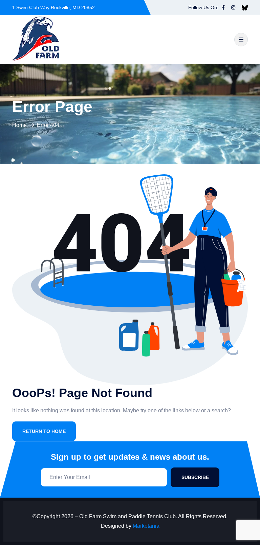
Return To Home (44, 431)
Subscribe (195, 477)
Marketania (146, 526)
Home (19, 125)
